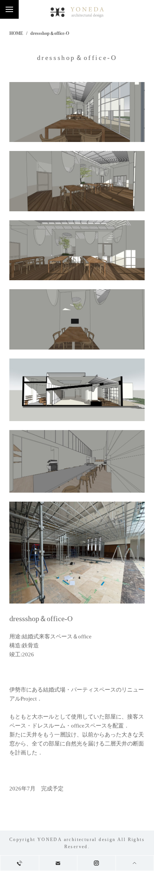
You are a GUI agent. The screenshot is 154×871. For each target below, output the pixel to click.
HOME (16, 33)
